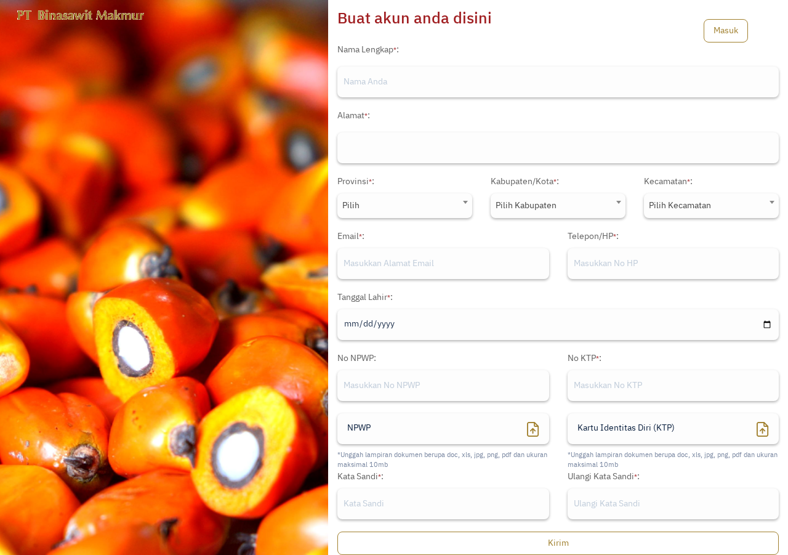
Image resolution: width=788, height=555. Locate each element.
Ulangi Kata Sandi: (604, 476)
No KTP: (584, 358)
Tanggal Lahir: (365, 297)
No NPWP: (356, 358)
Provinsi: (355, 181)
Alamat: (353, 115)
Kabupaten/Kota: (525, 181)
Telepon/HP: (593, 236)
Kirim (558, 543)
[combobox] (404, 205)
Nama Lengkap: (368, 50)
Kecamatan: (668, 181)
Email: (350, 236)
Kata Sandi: (360, 476)
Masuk (726, 30)
